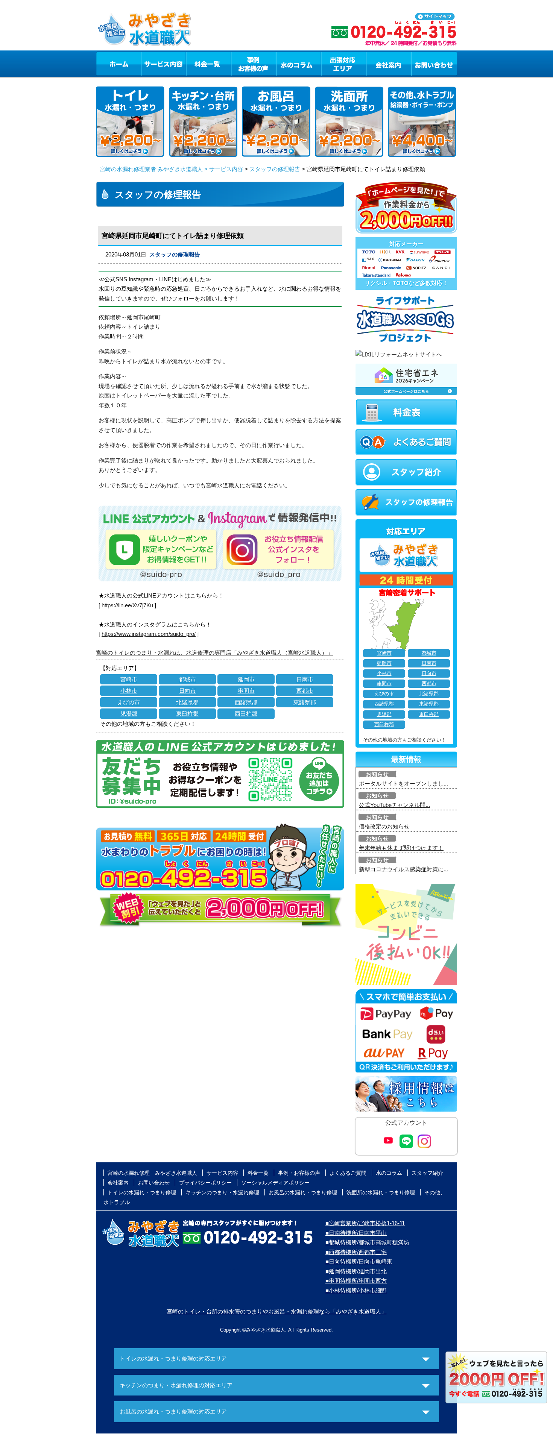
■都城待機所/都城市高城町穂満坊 (367, 1242)
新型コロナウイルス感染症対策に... (403, 869)
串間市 (246, 690)
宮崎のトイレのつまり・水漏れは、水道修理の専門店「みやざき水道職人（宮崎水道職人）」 (214, 652)
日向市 (187, 690)
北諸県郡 (187, 702)
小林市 (128, 690)
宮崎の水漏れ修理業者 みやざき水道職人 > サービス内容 (171, 169)
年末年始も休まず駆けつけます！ (401, 848)
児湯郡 (128, 713)
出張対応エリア (343, 64)
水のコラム (298, 64)
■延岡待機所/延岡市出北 (356, 1271)
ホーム (118, 64)
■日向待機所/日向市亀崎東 (358, 1261)
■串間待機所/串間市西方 (356, 1280)
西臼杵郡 (246, 713)
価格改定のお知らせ (384, 826)
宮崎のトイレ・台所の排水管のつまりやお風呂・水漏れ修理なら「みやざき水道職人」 (277, 1311)
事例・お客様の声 (253, 64)
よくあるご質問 (348, 1173)
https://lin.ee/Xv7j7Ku (127, 605)
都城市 (187, 679)
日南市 (304, 679)
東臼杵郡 (187, 713)
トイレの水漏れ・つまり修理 (142, 1192)
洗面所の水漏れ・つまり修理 (380, 1192)
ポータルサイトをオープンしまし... (403, 783)
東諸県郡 (304, 702)
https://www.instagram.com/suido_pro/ (149, 634)
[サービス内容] (150, 64)
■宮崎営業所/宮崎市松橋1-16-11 (365, 1223)
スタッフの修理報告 (274, 169)
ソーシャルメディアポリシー (275, 1183)
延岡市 (246, 679)
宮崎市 (128, 679)
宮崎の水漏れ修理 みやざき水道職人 (152, 1173)
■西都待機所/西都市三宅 (356, 1252)
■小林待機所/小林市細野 (356, 1290)
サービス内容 (163, 64)
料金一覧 (208, 64)
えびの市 (128, 702)
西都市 (304, 690)
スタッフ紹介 (427, 1173)
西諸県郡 (246, 702)
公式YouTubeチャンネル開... (394, 805)
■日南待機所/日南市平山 (356, 1233)
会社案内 (388, 64)
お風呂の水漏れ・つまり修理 (303, 1192)
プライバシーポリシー (205, 1183)
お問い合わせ (434, 64)
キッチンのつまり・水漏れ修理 (222, 1192)
